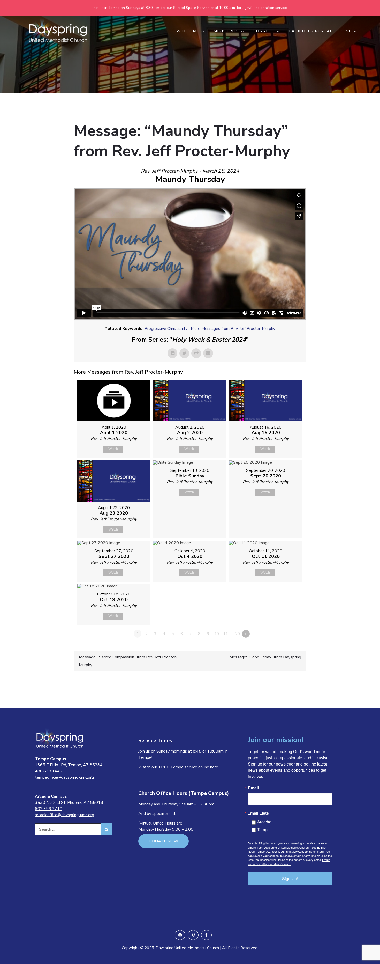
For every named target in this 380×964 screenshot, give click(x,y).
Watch (113, 449)
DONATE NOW (163, 841)
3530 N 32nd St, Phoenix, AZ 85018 (69, 802)
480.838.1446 (48, 771)
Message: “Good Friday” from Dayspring (265, 657)
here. (214, 767)
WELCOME (188, 31)
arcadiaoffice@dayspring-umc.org (64, 815)
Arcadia (264, 822)
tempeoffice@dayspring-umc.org (64, 777)
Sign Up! (290, 878)
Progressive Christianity (166, 329)
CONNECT (264, 31)
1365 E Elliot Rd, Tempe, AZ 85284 (69, 765)
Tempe (263, 830)
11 (225, 633)
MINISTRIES (226, 31)
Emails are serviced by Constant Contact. (289, 862)
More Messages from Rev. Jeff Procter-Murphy (233, 329)
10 (216, 633)
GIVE (346, 31)
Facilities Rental (311, 31)
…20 (236, 633)
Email (253, 788)
